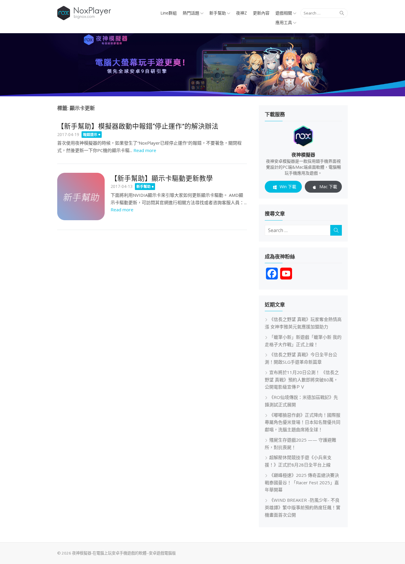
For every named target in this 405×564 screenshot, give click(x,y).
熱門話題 (191, 13)
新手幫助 (217, 13)
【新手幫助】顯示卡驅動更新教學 (162, 178)
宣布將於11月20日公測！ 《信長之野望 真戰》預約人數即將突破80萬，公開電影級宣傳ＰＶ (302, 379)
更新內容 (261, 13)
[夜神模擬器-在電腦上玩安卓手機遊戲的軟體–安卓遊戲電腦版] (202, 64)
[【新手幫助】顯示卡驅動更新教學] (81, 196)
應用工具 (283, 22)
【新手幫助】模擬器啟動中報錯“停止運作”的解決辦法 (138, 126)
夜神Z (241, 13)
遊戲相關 (283, 13)
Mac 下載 (328, 186)
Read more (144, 150)
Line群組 (168, 13)
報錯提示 (90, 134)
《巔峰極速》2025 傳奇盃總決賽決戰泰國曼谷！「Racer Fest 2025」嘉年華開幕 (302, 482)
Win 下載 (288, 186)
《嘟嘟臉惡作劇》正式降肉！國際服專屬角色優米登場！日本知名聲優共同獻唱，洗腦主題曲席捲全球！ (302, 422)
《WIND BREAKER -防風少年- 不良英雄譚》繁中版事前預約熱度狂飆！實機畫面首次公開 (302, 507)
